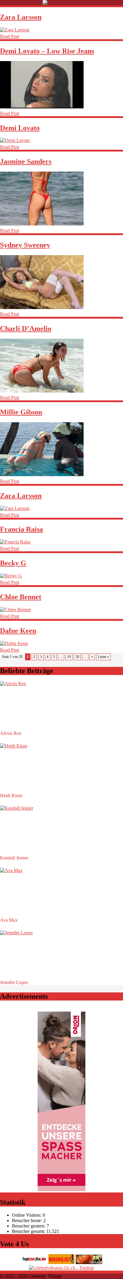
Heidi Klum (11, 795)
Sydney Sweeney (25, 245)
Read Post (9, 36)
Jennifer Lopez (14, 982)
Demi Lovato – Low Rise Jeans (47, 51)
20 (77, 657)
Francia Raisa (21, 529)
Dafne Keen (18, 631)
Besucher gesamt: (29, 1231)
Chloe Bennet (20, 597)
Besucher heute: (27, 1220)
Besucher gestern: (29, 1225)
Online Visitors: (27, 1215)
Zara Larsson (20, 17)
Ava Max (9, 920)
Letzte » (103, 657)
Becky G (13, 563)
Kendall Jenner (14, 857)
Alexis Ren (10, 733)
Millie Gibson (21, 412)
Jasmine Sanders (25, 161)
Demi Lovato (20, 128)
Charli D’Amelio (25, 328)
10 (69, 657)
